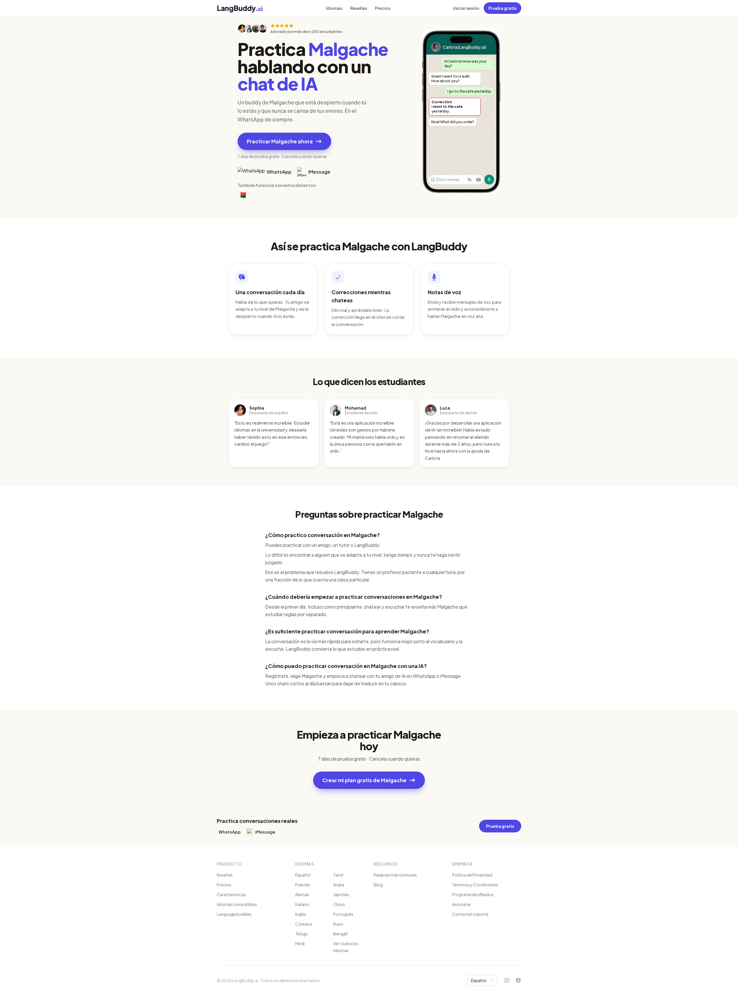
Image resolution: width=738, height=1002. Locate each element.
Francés (302, 884)
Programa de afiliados (473, 894)
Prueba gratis (502, 8)
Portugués (343, 914)
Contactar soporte (470, 914)
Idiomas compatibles (237, 904)
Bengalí (340, 933)
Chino (339, 904)
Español (302, 874)
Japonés (341, 894)
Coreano (303, 923)
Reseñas (358, 8)
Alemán (302, 894)
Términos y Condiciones (475, 884)
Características (231, 894)
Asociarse (461, 904)
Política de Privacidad (472, 874)
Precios (382, 8)
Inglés (300, 914)
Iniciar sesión (466, 8)
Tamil (338, 874)
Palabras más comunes (395, 874)
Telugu (301, 933)
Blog (378, 884)
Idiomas (334, 8)
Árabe (338, 884)
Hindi (300, 943)
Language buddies (234, 914)
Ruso (338, 923)
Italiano (302, 904)
